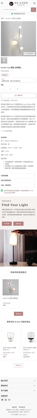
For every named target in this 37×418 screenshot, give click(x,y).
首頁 (2, 18)
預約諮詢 (18, 223)
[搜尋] (33, 9)
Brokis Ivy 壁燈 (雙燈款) (10, 298)
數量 (2, 85)
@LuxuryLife (8, 192)
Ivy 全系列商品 (6, 131)
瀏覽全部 (18, 365)
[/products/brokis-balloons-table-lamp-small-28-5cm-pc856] (11, 337)
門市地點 (6, 223)
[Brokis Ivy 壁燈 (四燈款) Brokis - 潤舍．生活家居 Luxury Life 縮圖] (4, 60)
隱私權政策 (22, 407)
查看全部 (18, 314)
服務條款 (14, 407)
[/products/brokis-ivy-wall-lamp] (11, 287)
